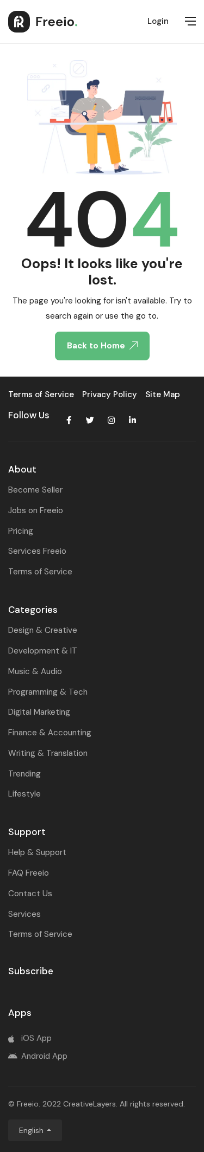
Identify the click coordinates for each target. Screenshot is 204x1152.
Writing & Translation (48, 753)
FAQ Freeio (28, 873)
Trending (24, 773)
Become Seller (35, 489)
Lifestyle (24, 793)
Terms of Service (40, 571)
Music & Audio (35, 671)
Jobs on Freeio (35, 510)
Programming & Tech (48, 692)
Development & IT (42, 650)
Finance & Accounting (49, 732)
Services (24, 914)
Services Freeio (37, 551)
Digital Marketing (39, 712)
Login (158, 21)
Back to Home (96, 345)
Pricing (20, 531)
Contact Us (30, 893)
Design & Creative (42, 630)
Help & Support (37, 852)
